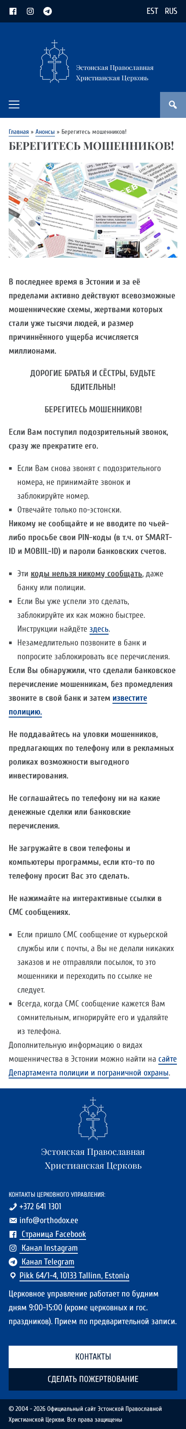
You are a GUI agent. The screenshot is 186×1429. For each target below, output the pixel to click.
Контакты (93, 1357)
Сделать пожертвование (93, 1379)
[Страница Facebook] (13, 11)
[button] (14, 104)
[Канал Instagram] (30, 11)
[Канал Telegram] (47, 11)
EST (152, 11)
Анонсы (45, 132)
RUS (171, 11)
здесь (99, 629)
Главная (19, 132)
